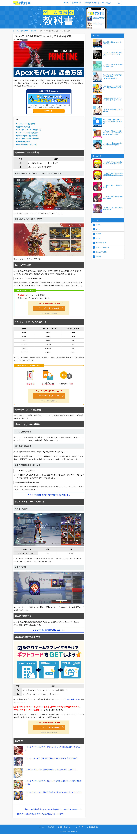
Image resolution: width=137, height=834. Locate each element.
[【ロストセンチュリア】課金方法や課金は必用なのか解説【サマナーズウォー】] (18, 795)
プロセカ (98, 234)
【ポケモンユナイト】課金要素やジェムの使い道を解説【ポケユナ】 (113, 87)
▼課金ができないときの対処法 (27, 136)
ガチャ (98, 229)
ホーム (66, 3)
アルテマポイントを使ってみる (48, 308)
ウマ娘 (98, 224)
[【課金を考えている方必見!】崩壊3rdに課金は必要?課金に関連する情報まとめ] (18, 750)
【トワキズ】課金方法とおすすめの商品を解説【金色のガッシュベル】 (113, 175)
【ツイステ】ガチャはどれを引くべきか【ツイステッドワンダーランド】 (113, 54)
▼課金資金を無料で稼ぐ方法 (26, 145)
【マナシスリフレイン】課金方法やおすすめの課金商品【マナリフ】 (51, 770)
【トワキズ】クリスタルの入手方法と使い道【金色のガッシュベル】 (113, 163)
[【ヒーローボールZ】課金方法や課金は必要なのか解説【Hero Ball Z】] (18, 761)
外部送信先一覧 (92, 827)
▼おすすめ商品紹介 (23, 127)
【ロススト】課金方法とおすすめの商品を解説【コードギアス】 (40, 814)
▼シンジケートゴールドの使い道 (28, 139)
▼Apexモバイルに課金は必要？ (27, 133)
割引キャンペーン (101, 243)
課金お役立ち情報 (91, 3)
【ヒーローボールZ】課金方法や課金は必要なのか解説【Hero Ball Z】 (51, 758)
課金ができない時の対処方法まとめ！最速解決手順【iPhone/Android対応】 (113, 76)
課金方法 (25, 39)
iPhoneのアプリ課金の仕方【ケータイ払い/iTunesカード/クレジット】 (113, 121)
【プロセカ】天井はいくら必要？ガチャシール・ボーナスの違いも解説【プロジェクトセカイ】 (113, 132)
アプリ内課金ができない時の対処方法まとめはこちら (50, 495)
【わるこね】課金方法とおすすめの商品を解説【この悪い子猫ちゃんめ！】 (52, 809)
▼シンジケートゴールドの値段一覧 (28, 130)
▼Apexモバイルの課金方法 (25, 124)
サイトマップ (78, 827)
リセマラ (98, 238)
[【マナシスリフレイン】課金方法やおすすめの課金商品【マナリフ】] (18, 773)
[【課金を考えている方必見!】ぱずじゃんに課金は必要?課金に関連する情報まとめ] (18, 784)
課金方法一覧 (76, 3)
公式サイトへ (49, 111)
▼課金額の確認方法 (23, 142)
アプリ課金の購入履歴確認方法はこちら (50, 630)
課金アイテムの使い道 (102, 247)
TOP (21, 31)
